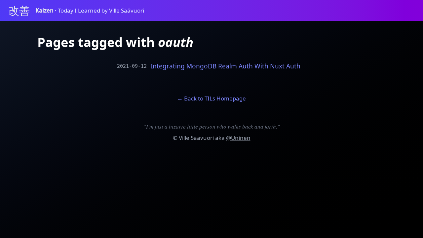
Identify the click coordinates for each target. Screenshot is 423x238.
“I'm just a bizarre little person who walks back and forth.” (211, 126)
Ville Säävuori (196, 137)
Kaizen (45, 10)
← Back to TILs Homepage (211, 98)
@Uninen (238, 137)
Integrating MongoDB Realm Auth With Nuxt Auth (225, 66)
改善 (19, 10)
